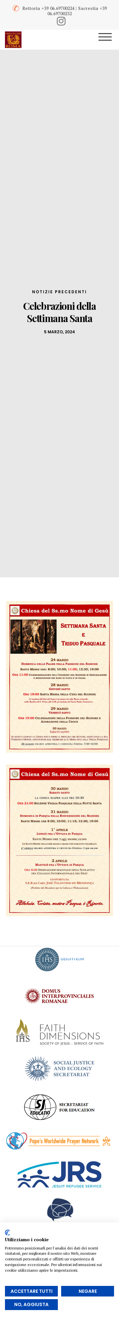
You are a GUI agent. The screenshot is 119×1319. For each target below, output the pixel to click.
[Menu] (109, 40)
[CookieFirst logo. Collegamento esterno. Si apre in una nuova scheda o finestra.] (7, 1233)
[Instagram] (61, 21)
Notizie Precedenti (59, 292)
